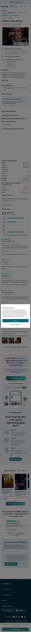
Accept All (15, 320)
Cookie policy (21, 316)
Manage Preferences (15, 324)
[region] (15, 316)
